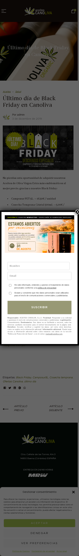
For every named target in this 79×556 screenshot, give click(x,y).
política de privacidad (46, 288)
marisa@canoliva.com (54, 334)
